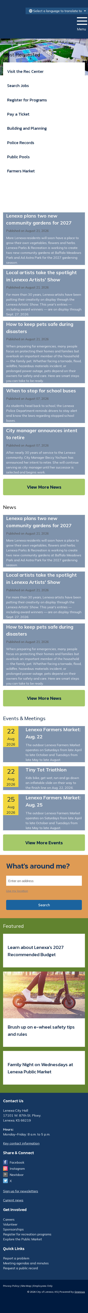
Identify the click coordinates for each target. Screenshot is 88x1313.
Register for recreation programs (27, 1234)
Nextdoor (17, 1175)
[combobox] (57, 11)
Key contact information (21, 1143)
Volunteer (10, 1224)
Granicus (79, 1291)
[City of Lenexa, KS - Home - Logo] (30, 25)
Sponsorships (13, 1229)
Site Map (26, 1285)
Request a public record (20, 1268)
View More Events (44, 842)
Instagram (17, 1168)
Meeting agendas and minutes (26, 1263)
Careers (9, 1219)
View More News (44, 486)
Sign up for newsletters (20, 1191)
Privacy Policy (11, 1285)
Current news (13, 1200)
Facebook (17, 1162)
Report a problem (16, 1258)
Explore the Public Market (22, 1239)
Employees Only (43, 1285)
